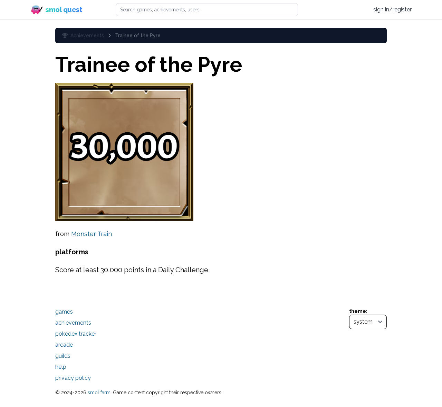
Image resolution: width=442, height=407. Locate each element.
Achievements (87, 35)
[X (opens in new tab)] (334, 10)
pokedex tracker (75, 333)
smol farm (99, 392)
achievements (73, 322)
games (64, 311)
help (60, 367)
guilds (62, 356)
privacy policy (73, 378)
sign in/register (392, 9)
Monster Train (91, 233)
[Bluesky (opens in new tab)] (347, 9)
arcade (64, 345)
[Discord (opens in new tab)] (361, 10)
